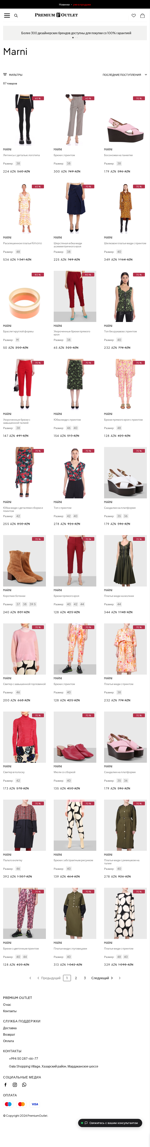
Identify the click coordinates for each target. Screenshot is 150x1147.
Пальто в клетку (12, 860)
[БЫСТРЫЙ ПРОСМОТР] (24, 120)
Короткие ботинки (14, 595)
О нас (7, 1004)
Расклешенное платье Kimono (22, 243)
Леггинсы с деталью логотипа (21, 155)
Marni (7, 149)
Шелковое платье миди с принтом (125, 243)
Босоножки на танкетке (118, 155)
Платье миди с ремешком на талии (121, 861)
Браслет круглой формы (18, 331)
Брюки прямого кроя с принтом (123, 419)
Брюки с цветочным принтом (21, 948)
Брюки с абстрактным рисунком (73, 860)
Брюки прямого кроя (66, 595)
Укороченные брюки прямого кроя (72, 332)
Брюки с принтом (64, 155)
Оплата (8, 1041)
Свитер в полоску (14, 772)
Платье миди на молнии (119, 595)
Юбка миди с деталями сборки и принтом (23, 509)
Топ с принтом (62, 507)
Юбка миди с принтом (67, 419)
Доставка (10, 1028)
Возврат (9, 1034)
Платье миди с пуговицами (70, 948)
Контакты (10, 1011)
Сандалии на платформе (120, 507)
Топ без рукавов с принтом (120, 331)
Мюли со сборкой (64, 772)
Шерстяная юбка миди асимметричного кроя (68, 244)
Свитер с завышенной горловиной (24, 684)
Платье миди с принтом (118, 684)
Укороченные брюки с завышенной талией (16, 421)
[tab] (73, 37)
